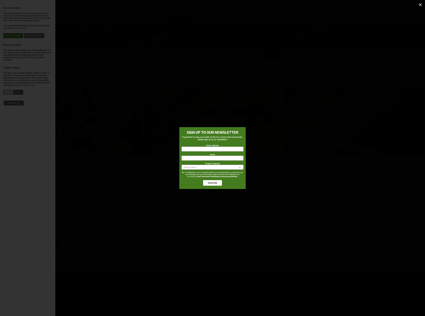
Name (212, 154)
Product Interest (212, 163)
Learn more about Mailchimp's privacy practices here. (217, 176)
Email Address (212, 145)
